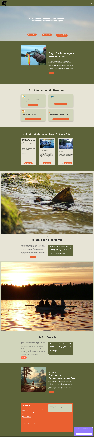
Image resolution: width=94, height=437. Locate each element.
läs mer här (68, 163)
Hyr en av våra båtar (60, 103)
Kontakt (61, 151)
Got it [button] (84, 433)
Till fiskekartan (33, 104)
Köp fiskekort (32, 34)
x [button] (92, 427)
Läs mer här (28, 163)
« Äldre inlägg (23, 153)
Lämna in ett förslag (27, 416)
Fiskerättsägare (44, 150)
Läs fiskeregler (47, 34)
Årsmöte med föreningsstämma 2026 (28, 140)
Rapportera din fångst (62, 35)
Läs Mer (23, 357)
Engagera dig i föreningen (28, 413)
